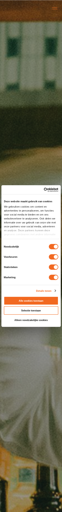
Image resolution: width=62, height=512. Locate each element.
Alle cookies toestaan (31, 300)
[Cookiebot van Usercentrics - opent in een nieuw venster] (44, 190)
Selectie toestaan (31, 310)
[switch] (53, 257)
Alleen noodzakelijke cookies (31, 320)
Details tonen (43, 290)
